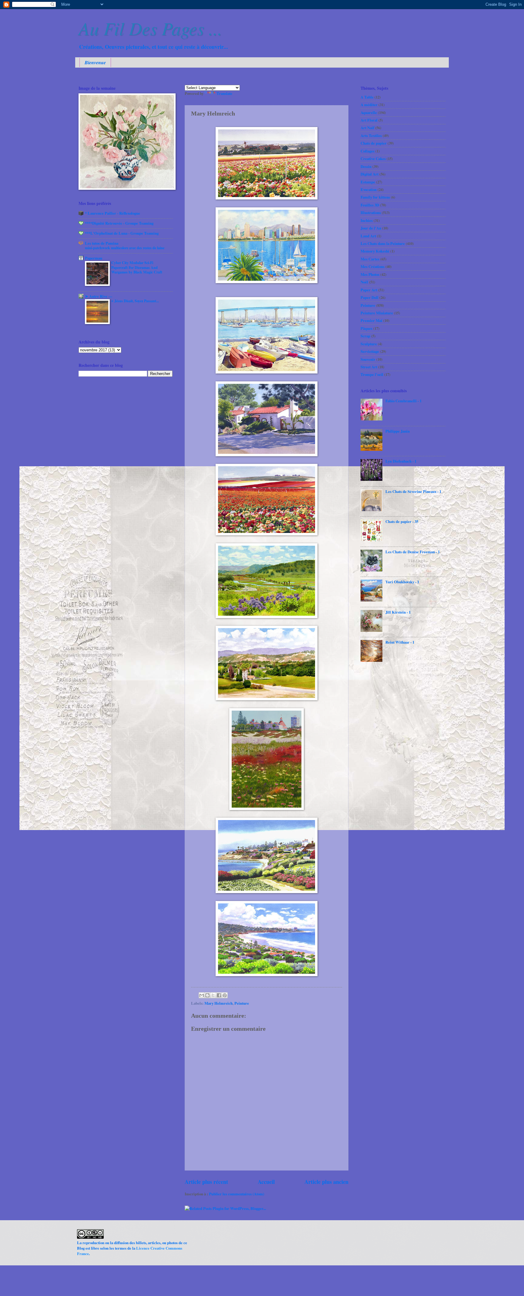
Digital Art (369, 174)
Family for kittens (375, 197)
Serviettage (370, 351)
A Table (367, 97)
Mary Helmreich (218, 1003)
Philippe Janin (397, 431)
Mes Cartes (370, 259)
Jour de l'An (371, 228)
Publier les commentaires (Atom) (236, 1194)
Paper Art (369, 290)
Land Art (368, 236)
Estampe (368, 182)
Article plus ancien (326, 1182)
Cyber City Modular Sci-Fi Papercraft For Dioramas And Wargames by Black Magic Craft (136, 267)
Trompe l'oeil (372, 374)
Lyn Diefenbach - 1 (400, 461)
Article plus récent (206, 1182)
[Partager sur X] (213, 995)
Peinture (241, 1003)
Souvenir (368, 359)
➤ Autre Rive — (98, 296)
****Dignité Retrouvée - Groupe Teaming (119, 223)
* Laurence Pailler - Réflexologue (112, 213)
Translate (224, 93)
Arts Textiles (371, 135)
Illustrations (371, 212)
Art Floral (369, 120)
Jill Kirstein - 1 (398, 612)
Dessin (366, 166)
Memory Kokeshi (375, 251)
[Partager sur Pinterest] (225, 995)
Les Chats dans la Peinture (383, 243)
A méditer (369, 104)
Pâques (366, 328)
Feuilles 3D (370, 205)
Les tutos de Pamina (101, 243)
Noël (364, 282)
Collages (368, 151)
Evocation (369, 189)
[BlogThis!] (207, 995)
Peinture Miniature (377, 313)
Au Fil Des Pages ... (150, 28)
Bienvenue (95, 62)
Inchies (367, 220)
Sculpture (369, 344)
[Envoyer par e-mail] (202, 995)
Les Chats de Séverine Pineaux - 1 (413, 491)
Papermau (93, 258)
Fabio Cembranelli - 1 (403, 401)
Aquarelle (369, 112)
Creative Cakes (373, 158)
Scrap (365, 336)
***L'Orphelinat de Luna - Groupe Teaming (122, 233)
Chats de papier (374, 143)
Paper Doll (369, 297)
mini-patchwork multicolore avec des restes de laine (124, 247)
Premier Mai (371, 320)
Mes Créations (373, 266)
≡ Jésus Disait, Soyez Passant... (135, 300)
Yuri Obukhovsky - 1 (402, 581)
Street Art (369, 367)
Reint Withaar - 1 (399, 642)
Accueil (266, 1182)
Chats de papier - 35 (401, 521)
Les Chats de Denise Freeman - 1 (412, 551)
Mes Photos (370, 274)
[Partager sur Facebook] (219, 995)
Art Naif (367, 127)
